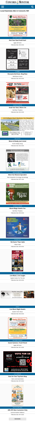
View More (17, 419)
